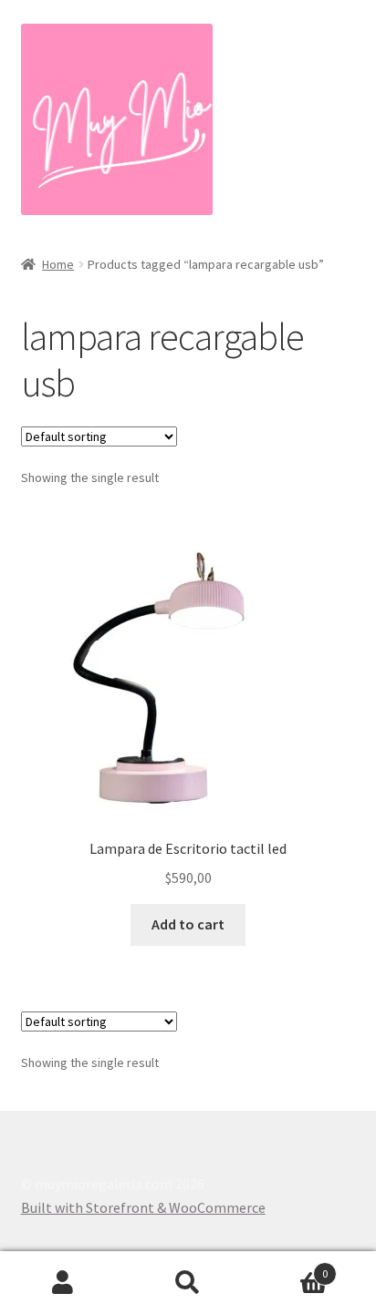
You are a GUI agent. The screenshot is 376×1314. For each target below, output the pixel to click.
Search (187, 1283)
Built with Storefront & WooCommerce (143, 1207)
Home (58, 264)
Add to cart (188, 924)
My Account (62, 1283)
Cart (290, 1267)
